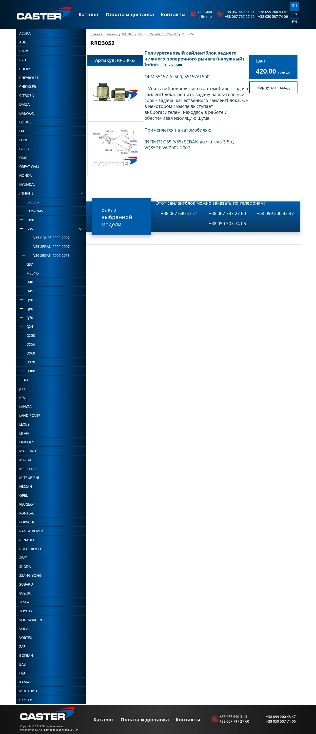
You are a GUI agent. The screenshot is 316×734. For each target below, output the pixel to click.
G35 (140, 34)
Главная (96, 34)
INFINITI (128, 34)
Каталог (89, 14)
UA (294, 14)
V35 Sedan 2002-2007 (163, 34)
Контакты (173, 14)
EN (294, 22)
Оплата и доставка (130, 14)
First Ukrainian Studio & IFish (61, 730)
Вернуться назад (273, 87)
